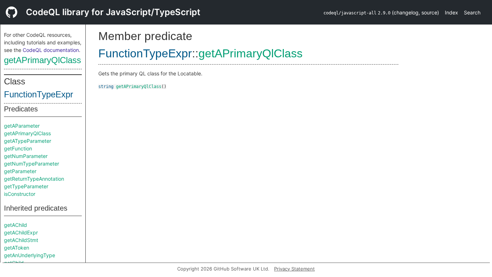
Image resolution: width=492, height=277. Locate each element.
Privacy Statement (294, 269)
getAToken (16, 248)
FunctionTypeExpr (38, 94)
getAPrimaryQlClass (42, 60)
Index (451, 12)
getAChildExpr (21, 232)
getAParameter (22, 126)
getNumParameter (26, 156)
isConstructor (19, 194)
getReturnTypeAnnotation (34, 179)
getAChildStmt (21, 240)
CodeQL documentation (51, 50)
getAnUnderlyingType (29, 255)
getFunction (18, 148)
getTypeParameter (26, 186)
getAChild (15, 225)
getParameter (20, 171)
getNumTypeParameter (31, 164)
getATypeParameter (27, 141)
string (105, 86)
